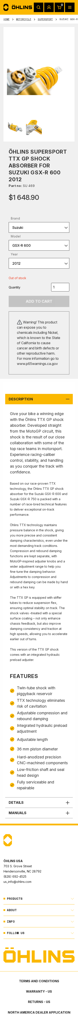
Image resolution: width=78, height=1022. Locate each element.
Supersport (45, 19)
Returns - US (39, 1002)
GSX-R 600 (21, 245)
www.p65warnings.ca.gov (37, 363)
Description (21, 399)
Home (6, 19)
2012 (16, 263)
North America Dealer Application (39, 1012)
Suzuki (17, 227)
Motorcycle (23, 19)
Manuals (17, 813)
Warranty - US (39, 991)
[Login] (49, 7)
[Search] (38, 7)
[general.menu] (70, 7)
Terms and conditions (39, 981)
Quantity (14, 287)
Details (16, 802)
